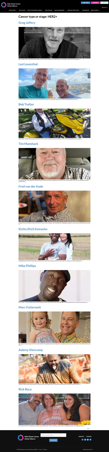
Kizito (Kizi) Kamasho (33, 229)
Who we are (12, 10)
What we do (22, 10)
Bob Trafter (26, 104)
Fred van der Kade (31, 186)
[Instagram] (85, 440)
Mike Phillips (27, 266)
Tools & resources (59, 10)
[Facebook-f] (82, 440)
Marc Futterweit (30, 307)
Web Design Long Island (87, 449)
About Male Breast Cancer (34, 10)
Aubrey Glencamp (31, 350)
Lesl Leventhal (28, 64)
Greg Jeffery (27, 22)
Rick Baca (25, 389)
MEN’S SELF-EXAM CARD (73, 10)
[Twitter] (88, 440)
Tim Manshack (28, 143)
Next (88, 428)
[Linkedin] (90, 440)
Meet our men (48, 10)
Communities (85, 10)
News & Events (94, 10)
